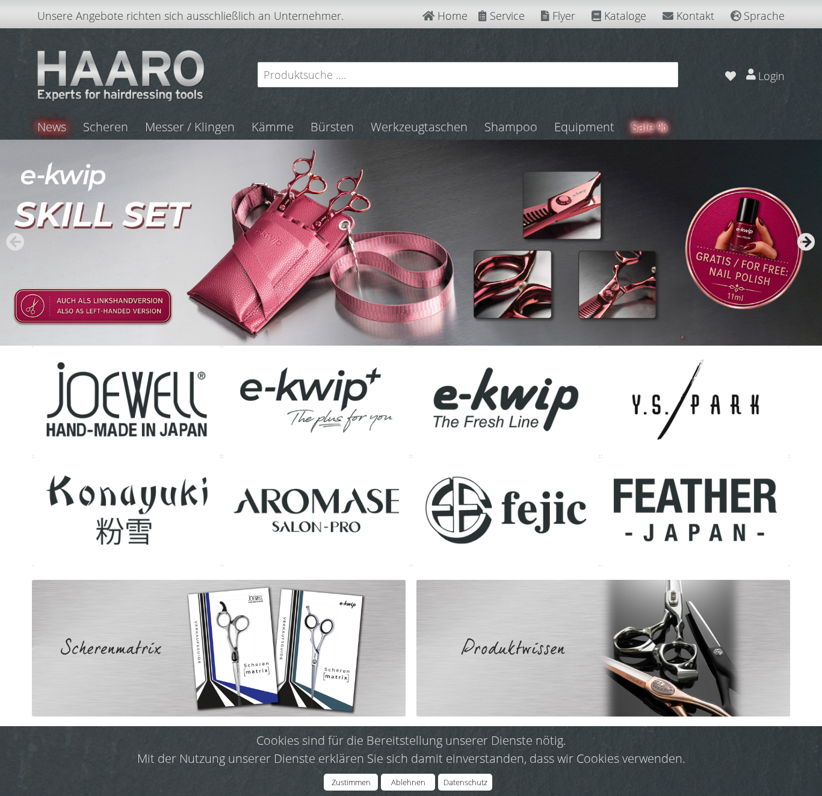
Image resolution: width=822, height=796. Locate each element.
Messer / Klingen (190, 127)
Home (451, 15)
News (51, 127)
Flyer (562, 15)
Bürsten (332, 127)
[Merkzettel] (730, 74)
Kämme (273, 127)
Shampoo (510, 127)
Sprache (763, 15)
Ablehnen (408, 782)
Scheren (105, 127)
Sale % (649, 127)
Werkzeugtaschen (419, 127)
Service (506, 15)
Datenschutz (465, 782)
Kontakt (693, 15)
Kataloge (623, 15)
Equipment (584, 127)
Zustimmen (351, 782)
